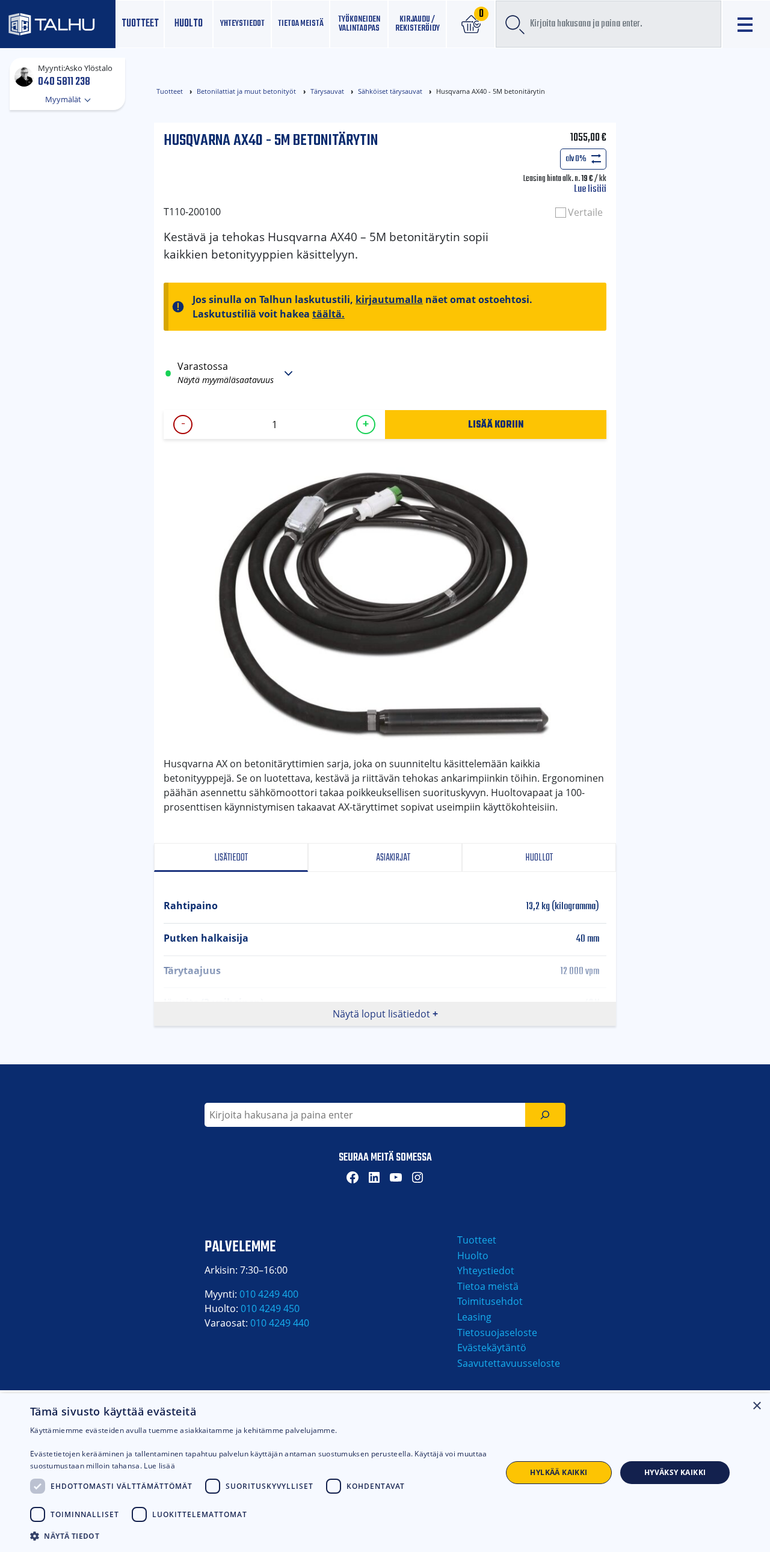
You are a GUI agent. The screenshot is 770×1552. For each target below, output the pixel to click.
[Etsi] (545, 1115)
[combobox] (608, 24)
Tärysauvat (327, 91)
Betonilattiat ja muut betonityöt (246, 91)
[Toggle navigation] (746, 24)
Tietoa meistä (301, 23)
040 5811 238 (64, 81)
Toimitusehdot (490, 1301)
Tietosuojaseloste (497, 1332)
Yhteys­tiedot (242, 23)
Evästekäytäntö (491, 1347)
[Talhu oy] (58, 24)
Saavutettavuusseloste (508, 1363)
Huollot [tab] (539, 858)
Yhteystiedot (485, 1270)
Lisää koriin (496, 424)
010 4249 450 (270, 1308)
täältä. (328, 314)
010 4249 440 (279, 1323)
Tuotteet (140, 24)
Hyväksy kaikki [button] (675, 1472)
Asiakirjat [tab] (392, 858)
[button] (259, 1536)
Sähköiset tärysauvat (390, 91)
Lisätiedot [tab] (231, 858)
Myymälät (64, 99)
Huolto (188, 24)
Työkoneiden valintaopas (359, 24)
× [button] (756, 1406)
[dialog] (385, 1472)
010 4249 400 (268, 1294)
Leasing (474, 1316)
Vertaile (585, 212)
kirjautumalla (389, 299)
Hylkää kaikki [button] (558, 1472)
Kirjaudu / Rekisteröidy (417, 24)
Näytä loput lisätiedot (381, 1013)
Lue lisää (590, 189)
